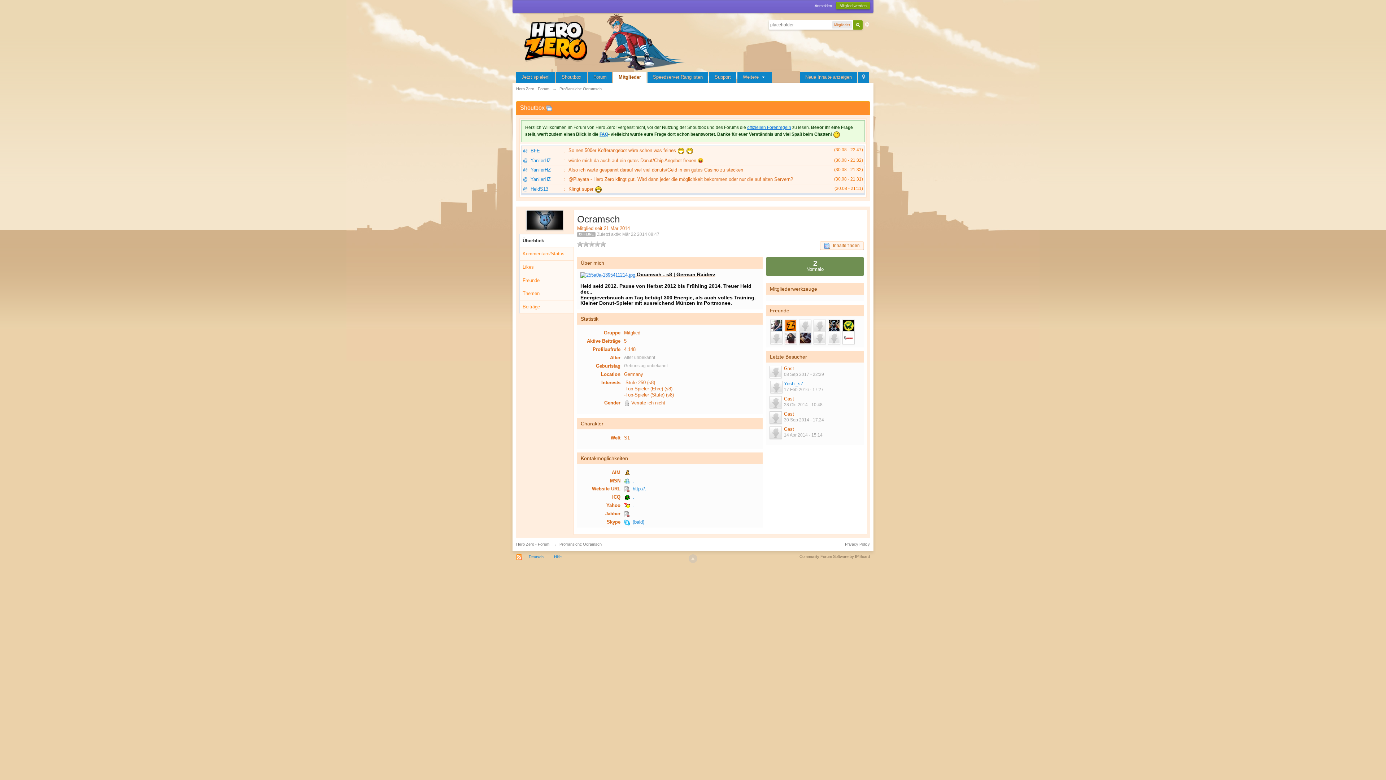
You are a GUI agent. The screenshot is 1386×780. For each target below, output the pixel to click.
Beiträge (531, 306)
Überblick (533, 240)
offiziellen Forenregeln (769, 127)
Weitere (751, 77)
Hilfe (558, 557)
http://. (639, 488)
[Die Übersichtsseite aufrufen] (606, 41)
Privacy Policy (857, 544)
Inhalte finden (845, 245)
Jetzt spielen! (536, 77)
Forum (600, 77)
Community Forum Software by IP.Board (834, 556)
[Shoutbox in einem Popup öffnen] (549, 108)
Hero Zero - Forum (532, 544)
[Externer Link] (607, 274)
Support (723, 77)
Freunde (531, 280)
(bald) (638, 522)
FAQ (604, 134)
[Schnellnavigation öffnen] (863, 77)
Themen (531, 293)
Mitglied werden (853, 6)
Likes (528, 267)
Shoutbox (571, 77)
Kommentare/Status (544, 253)
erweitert (867, 24)
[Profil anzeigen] (776, 387)
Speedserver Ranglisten (678, 77)
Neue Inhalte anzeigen (828, 77)
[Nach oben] (693, 558)
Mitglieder (630, 77)
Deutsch (536, 557)
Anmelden (823, 6)
